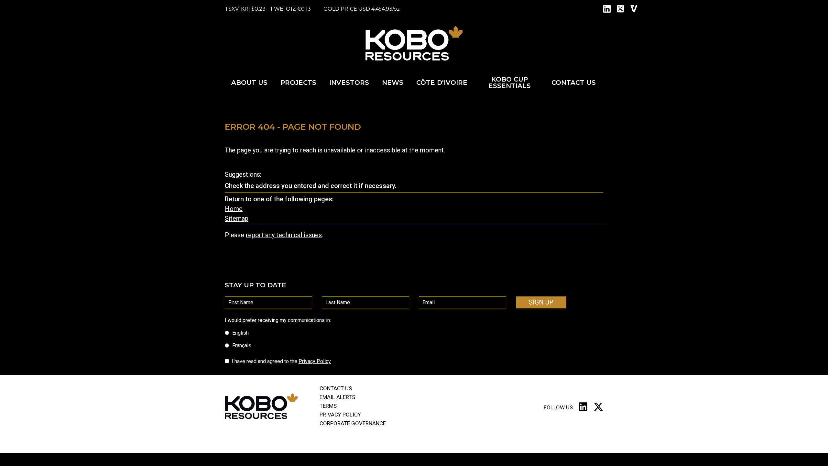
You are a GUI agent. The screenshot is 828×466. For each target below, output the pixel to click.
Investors (349, 82)
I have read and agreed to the (281, 361)
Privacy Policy (315, 361)
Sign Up (541, 302)
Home (234, 209)
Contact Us (573, 82)
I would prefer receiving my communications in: (278, 320)
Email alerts (337, 397)
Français (241, 345)
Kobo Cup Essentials (509, 82)
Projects (298, 82)
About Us (249, 82)
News (392, 82)
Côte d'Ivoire (441, 82)
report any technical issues (284, 235)
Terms (328, 406)
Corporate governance (353, 423)
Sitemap (236, 218)
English (240, 333)
